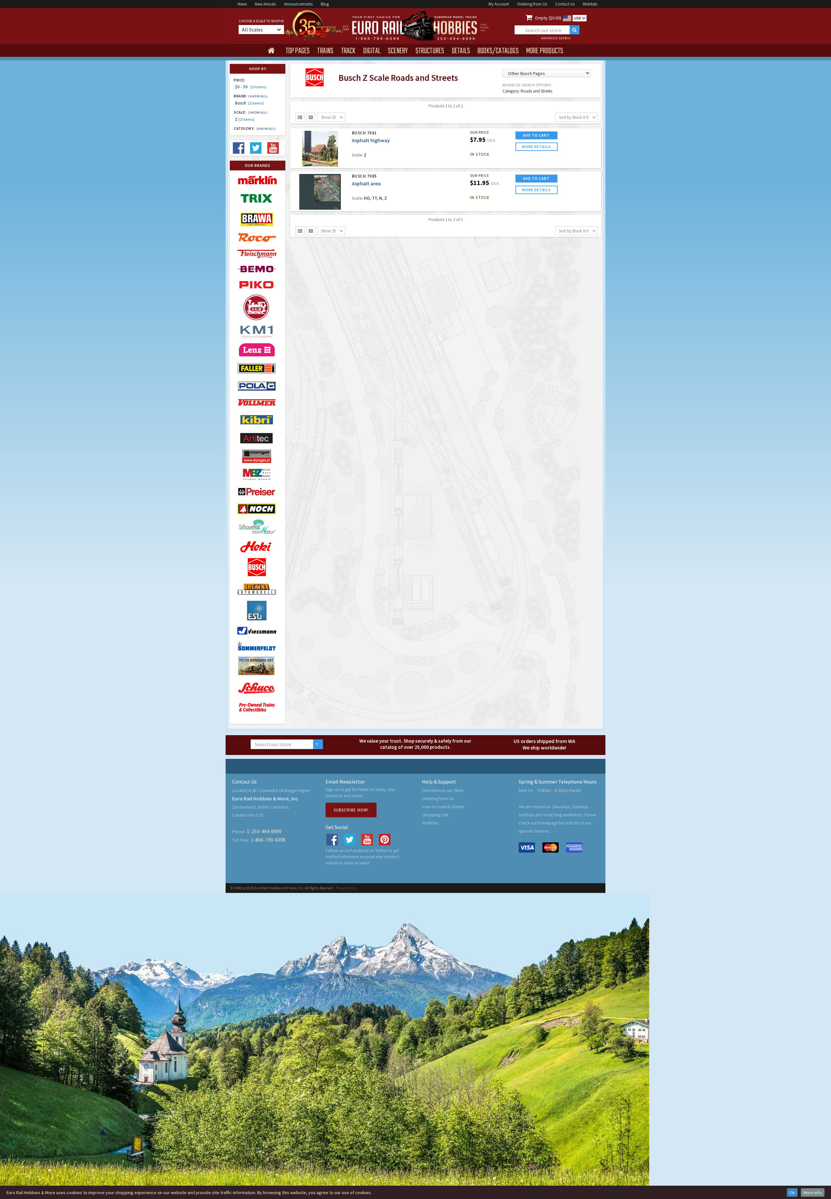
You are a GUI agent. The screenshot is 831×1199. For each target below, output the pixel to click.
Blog (325, 4)
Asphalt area (366, 183)
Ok (792, 1192)
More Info (812, 1192)
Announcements (298, 4)
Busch (249, 103)
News (242, 4)
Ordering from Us (532, 4)
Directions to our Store (443, 790)
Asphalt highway (371, 140)
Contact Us (565, 4)
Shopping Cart (435, 815)
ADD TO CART (536, 135)
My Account (499, 4)
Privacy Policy (346, 887)
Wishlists (590, 4)
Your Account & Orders (443, 807)
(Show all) (258, 96)
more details (536, 146)
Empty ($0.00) (548, 18)
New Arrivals (265, 4)
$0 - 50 (250, 87)
